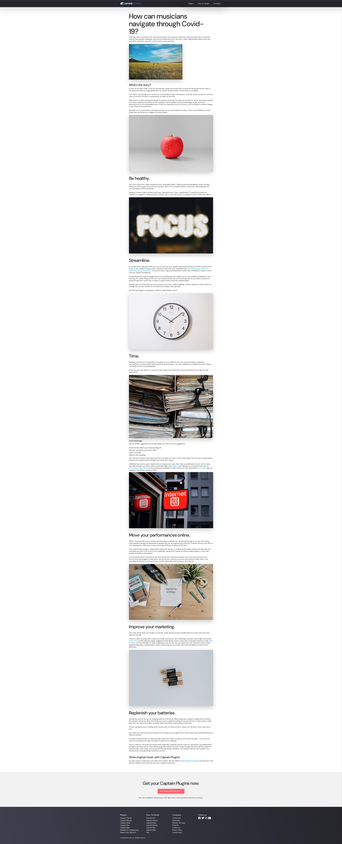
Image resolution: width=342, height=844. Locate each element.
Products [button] (217, 3)
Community (176, 818)
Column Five (133, 641)
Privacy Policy (177, 830)
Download (176, 820)
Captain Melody (126, 820)
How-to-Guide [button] (203, 3)
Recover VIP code (178, 823)
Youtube (209, 818)
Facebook (199, 818)
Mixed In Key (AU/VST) (128, 832)
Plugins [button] (190, 3)
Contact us (176, 828)
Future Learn (201, 468)
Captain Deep (125, 823)
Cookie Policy (177, 832)
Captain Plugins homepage (189, 761)
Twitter (203, 818)
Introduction (150, 818)
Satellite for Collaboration (129, 830)
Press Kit (175, 825)
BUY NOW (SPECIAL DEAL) (171, 791)
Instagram (206, 818)
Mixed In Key (128, 838)
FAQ (147, 832)
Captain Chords (126, 818)
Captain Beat (125, 828)
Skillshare (175, 466)
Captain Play (124, 825)
